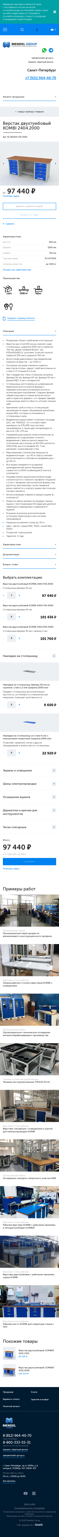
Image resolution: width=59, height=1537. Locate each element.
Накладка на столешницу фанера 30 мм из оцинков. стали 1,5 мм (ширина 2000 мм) (26, 686)
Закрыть (54, 11)
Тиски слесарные (14, 827)
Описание (8, 331)
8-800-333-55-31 (17, 1442)
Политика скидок (11, 196)
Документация (11, 554)
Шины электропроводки (20, 783)
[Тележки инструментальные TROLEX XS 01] (29, 1059)
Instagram (34, 1493)
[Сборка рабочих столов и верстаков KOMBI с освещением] (29, 960)
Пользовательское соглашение (29, 1508)
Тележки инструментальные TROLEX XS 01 (26, 1082)
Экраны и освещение (17, 770)
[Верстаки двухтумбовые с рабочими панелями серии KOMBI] (29, 1252)
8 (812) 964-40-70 (17, 1435)
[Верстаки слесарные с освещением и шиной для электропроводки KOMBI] (29, 1106)
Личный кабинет (37, 29)
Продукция (8, 1392)
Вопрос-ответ (10, 564)
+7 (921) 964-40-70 (40, 78)
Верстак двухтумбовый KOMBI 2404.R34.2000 (28, 626)
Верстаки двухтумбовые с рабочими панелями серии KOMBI (28, 1276)
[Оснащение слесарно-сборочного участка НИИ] (29, 1155)
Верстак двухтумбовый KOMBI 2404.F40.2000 (28, 605)
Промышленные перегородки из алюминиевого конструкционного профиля (27, 935)
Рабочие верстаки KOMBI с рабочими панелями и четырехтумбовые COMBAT (29, 1226)
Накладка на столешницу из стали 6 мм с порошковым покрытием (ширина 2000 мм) (27, 737)
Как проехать (9, 1481)
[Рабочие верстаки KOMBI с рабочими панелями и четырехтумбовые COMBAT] (29, 1202)
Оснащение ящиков (16, 797)
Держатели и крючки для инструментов (20, 812)
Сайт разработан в (26, 1525)
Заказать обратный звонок (40, 62)
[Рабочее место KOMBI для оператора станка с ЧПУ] (29, 1301)
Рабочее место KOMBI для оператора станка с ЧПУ (28, 1325)
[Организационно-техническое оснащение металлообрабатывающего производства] (29, 1010)
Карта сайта (29, 1504)
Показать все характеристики (17, 270)
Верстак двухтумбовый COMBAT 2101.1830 (36, 1369)
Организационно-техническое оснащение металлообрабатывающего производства (26, 1034)
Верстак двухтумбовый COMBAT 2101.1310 (36, 1352)
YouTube (25, 1493)
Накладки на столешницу (20, 656)
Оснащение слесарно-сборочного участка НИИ (29, 1178)
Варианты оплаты (11, 1399)
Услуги (34, 1392)
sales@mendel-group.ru (42, 58)
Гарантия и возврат (40, 1399)
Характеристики (12, 544)
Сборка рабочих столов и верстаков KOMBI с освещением (27, 984)
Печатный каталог (11, 1406)
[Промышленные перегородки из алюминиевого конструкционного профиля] (29, 911)
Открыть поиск (22, 29)
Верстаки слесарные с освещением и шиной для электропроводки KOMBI (28, 1130)
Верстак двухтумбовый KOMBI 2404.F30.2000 (28, 583)
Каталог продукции (13, 96)
